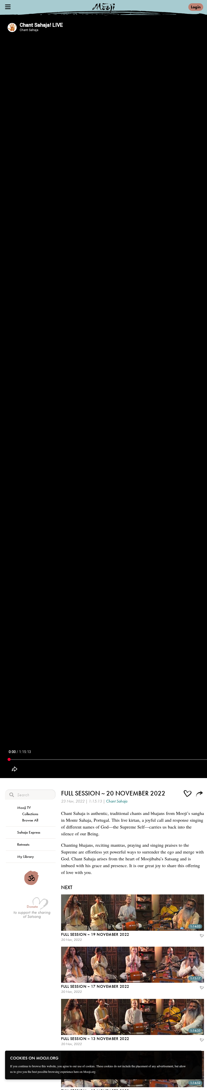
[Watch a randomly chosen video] (31, 883)
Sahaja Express (28, 832)
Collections (30, 813)
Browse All (30, 820)
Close (195, 1058)
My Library (25, 856)
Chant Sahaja (116, 801)
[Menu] (8, 7)
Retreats (23, 844)
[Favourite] (201, 936)
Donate (32, 906)
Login (196, 7)
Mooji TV (24, 807)
